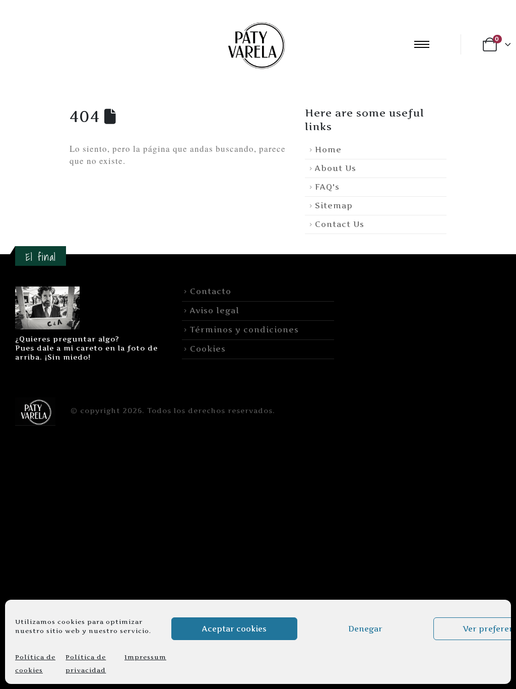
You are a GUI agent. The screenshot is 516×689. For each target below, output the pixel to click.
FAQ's (327, 187)
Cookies (208, 349)
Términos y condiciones (244, 329)
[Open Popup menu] (421, 44)
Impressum (145, 657)
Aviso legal (214, 310)
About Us (335, 168)
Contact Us (339, 224)
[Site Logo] (255, 44)
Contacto (210, 291)
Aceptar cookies (234, 629)
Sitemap (334, 205)
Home (328, 149)
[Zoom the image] (47, 292)
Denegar (365, 629)
